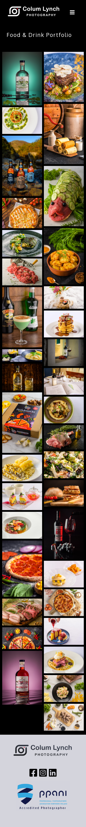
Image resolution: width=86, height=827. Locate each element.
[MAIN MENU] (72, 12)
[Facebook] (33, 772)
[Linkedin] (52, 772)
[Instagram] (43, 772)
